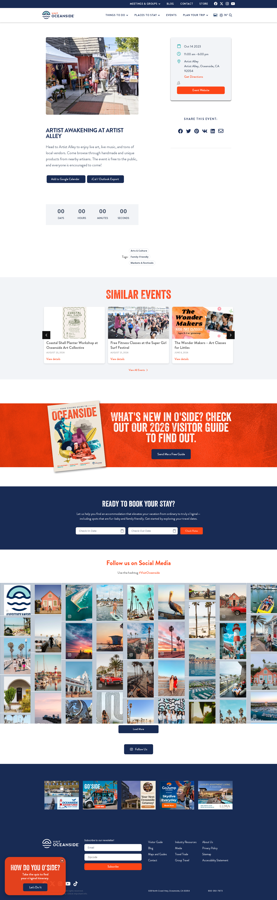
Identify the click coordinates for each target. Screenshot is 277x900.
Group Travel (182, 860)
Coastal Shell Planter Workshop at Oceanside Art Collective (72, 345)
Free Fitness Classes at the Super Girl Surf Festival (138, 345)
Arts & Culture (139, 250)
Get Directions (193, 76)
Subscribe (113, 866)
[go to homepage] (58, 15)
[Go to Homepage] (60, 843)
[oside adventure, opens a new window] (61, 795)
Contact (152, 860)
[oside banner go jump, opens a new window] (177, 795)
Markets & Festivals (142, 263)
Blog (150, 848)
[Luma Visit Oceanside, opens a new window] (215, 795)
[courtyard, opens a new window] (138, 795)
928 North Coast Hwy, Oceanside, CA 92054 (169, 891)
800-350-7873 (215, 891)
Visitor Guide (155, 842)
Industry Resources (186, 842)
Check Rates (191, 531)
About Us (207, 842)
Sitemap (206, 854)
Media (178, 848)
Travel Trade (181, 854)
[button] (181, 131)
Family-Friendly (139, 256)
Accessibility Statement (215, 860)
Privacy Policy (210, 848)
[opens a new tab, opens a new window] (216, 3)
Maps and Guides (157, 854)
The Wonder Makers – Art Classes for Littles (200, 345)
